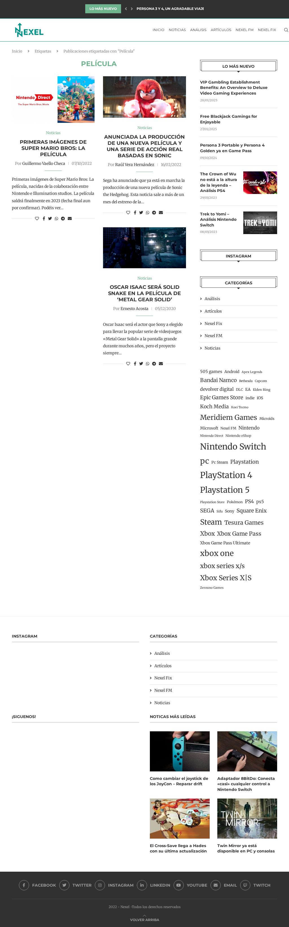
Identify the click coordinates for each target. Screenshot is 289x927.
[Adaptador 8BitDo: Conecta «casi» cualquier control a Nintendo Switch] (247, 751)
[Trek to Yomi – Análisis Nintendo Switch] (260, 222)
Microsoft (209, 428)
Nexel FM (244, 30)
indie (250, 398)
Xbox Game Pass (239, 533)
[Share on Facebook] (44, 218)
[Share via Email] (70, 218)
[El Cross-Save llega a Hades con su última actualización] (180, 818)
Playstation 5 (224, 490)
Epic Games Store (221, 397)
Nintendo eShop (238, 436)
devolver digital (217, 389)
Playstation (244, 462)
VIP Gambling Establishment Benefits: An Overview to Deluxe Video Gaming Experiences (234, 88)
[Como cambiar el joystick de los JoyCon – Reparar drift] (180, 751)
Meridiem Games (228, 417)
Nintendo (249, 428)
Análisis (198, 30)
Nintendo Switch (233, 446)
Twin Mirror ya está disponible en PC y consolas (246, 848)
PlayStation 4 (226, 475)
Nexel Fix (267, 30)
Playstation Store (212, 502)
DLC (239, 389)
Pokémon (235, 502)
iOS (260, 397)
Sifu (219, 511)
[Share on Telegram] (63, 218)
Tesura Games (244, 522)
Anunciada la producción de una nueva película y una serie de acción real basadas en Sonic (144, 146)
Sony (229, 511)
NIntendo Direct (211, 436)
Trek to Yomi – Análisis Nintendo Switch (218, 219)
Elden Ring (261, 390)
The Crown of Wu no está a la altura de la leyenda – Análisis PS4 (218, 182)
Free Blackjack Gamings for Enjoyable (228, 119)
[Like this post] (37, 218)
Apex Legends (252, 372)
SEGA (207, 510)
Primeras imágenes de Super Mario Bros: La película (53, 148)
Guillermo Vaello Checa (43, 163)
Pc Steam (219, 462)
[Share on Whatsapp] (56, 218)
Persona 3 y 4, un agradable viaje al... (175, 7)
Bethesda (246, 381)
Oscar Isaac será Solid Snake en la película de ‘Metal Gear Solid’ (144, 293)
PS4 (249, 501)
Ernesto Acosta (134, 308)
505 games (211, 371)
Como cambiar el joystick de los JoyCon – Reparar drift (179, 781)
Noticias (177, 30)
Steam (211, 522)
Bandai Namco (218, 380)
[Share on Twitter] (50, 218)
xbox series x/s (222, 566)
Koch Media (214, 406)
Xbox (207, 533)
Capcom (261, 381)
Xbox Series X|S (225, 577)
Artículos (221, 30)
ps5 (260, 501)
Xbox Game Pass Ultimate (225, 543)
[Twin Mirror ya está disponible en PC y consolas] (247, 818)
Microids (266, 418)
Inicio (158, 30)
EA (248, 389)
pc (204, 461)
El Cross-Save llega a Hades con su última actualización (178, 848)
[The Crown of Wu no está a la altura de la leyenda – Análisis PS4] (260, 182)
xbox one (217, 553)
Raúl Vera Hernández (134, 164)
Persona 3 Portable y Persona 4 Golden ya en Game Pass (232, 148)
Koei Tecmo (239, 407)
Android (231, 371)
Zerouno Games (212, 588)
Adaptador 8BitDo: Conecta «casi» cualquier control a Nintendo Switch (246, 784)
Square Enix (252, 510)
